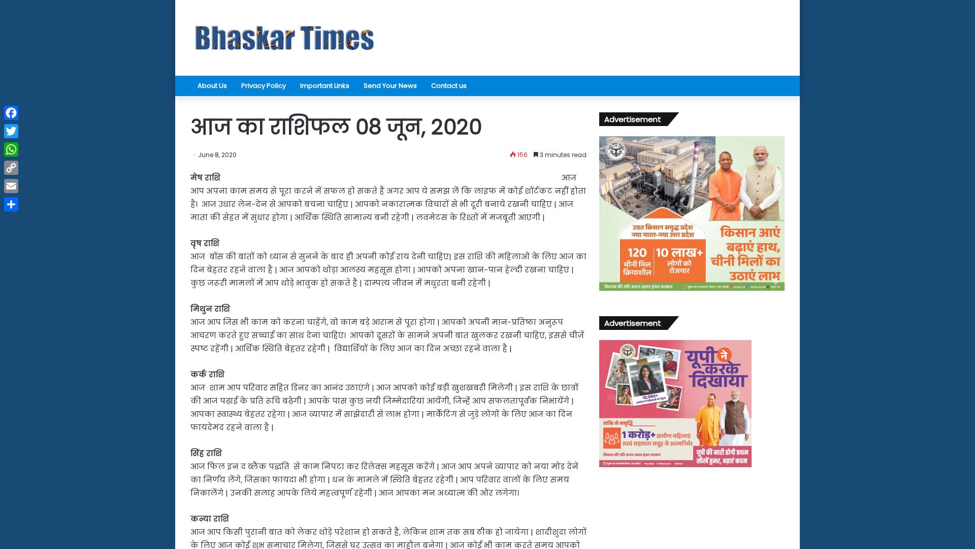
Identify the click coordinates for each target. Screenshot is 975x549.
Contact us (449, 85)
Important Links (324, 85)
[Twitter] (11, 131)
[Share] (11, 204)
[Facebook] (11, 113)
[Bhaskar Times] (284, 37)
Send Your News (390, 85)
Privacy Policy (263, 85)
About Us (212, 85)
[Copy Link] (11, 168)
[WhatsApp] (11, 149)
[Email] (11, 186)
